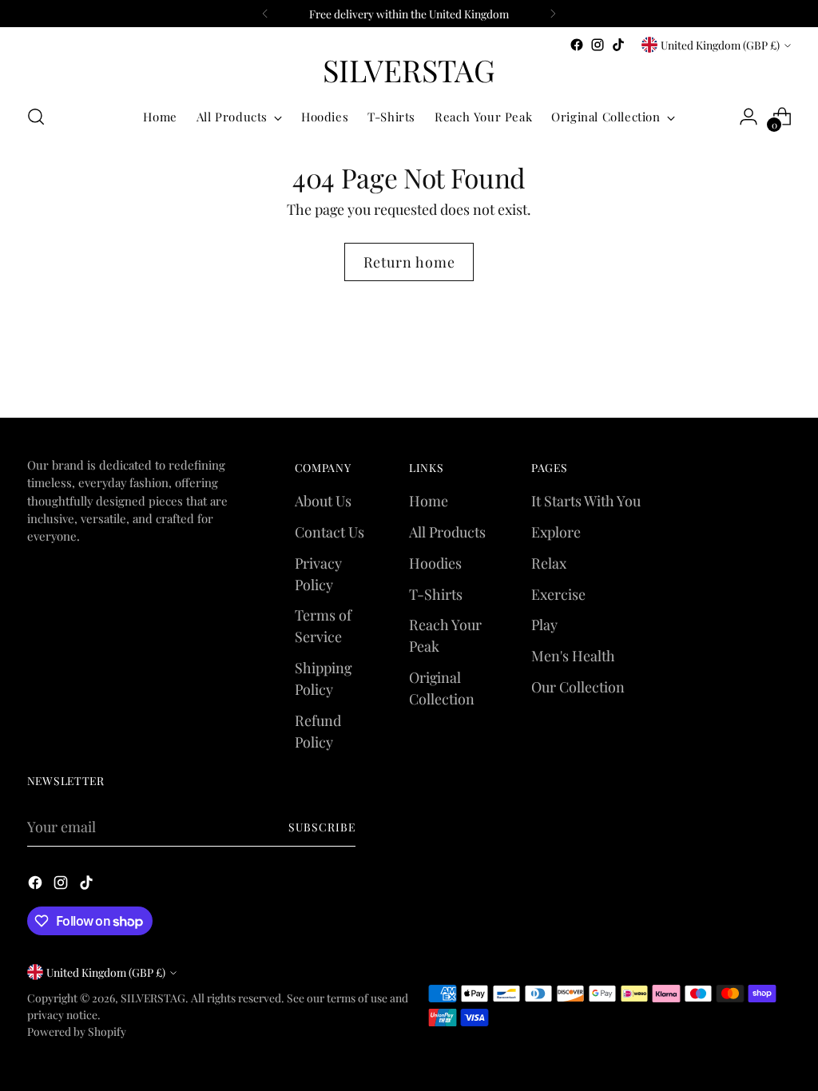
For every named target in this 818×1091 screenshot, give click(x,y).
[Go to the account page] (748, 117)
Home (428, 500)
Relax (548, 562)
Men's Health (573, 655)
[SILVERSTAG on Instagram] (597, 45)
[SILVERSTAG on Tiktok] (618, 45)
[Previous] (265, 13)
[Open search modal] (36, 117)
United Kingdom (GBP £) (720, 45)
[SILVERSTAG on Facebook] (577, 45)
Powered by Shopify (76, 1031)
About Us (323, 500)
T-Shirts (436, 594)
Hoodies (435, 562)
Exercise (558, 594)
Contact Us (329, 531)
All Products (447, 531)
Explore (556, 531)
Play (544, 624)
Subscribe (321, 826)
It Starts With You (586, 500)
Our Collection (578, 686)
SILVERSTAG (153, 997)
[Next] (552, 13)
